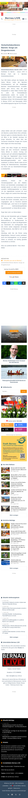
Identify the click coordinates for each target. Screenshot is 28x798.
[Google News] (14, 277)
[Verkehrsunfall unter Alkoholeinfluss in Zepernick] (5, 562)
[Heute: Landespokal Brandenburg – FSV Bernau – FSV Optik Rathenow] (5, 540)
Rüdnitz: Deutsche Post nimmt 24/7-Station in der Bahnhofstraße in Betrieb (18, 525)
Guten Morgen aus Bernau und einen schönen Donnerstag (14, 336)
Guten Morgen (14, 331)
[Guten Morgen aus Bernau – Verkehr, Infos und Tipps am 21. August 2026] (5, 548)
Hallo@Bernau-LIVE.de (15, 676)
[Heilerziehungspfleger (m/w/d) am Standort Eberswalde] (5, 555)
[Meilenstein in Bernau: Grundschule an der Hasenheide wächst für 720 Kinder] (5, 499)
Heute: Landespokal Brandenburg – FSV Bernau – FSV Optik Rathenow (18, 539)
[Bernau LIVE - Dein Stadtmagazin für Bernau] (12, 19)
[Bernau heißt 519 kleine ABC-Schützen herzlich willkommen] (5, 470)
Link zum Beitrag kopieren (14, 272)
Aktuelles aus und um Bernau (12, 260)
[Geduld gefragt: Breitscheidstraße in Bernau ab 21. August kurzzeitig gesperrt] (5, 508)
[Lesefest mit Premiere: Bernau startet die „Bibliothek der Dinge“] (5, 492)
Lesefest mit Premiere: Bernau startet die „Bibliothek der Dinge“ (18, 491)
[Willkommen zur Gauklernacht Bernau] (14, 39)
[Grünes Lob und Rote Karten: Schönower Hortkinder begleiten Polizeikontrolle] (5, 484)
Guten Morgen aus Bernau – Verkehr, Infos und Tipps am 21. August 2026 (18, 547)
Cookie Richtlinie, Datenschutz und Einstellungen (14, 790)
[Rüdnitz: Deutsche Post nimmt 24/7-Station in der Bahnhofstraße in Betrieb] (5, 526)
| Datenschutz (16, 788)
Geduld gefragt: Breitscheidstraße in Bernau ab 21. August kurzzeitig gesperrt (19, 508)
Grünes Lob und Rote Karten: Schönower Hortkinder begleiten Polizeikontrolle (18, 484)
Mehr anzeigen (14, 515)
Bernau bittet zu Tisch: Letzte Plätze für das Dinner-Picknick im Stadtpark (18, 476)
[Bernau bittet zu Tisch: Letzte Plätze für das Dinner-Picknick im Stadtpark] (5, 477)
